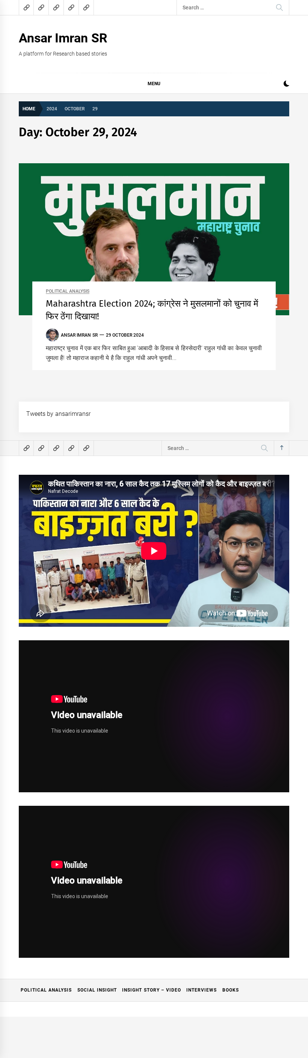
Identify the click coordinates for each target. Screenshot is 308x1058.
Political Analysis (67, 291)
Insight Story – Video (151, 990)
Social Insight (97, 990)
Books (230, 990)
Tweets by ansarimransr (58, 413)
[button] (286, 84)
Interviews (201, 990)
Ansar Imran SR (63, 37)
